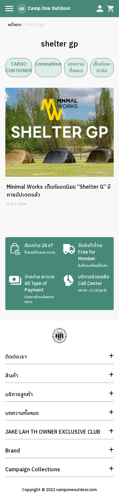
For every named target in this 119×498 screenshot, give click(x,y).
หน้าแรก (14, 25)
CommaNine (48, 64)
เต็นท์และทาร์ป (102, 67)
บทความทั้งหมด (76, 67)
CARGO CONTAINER (19, 67)
